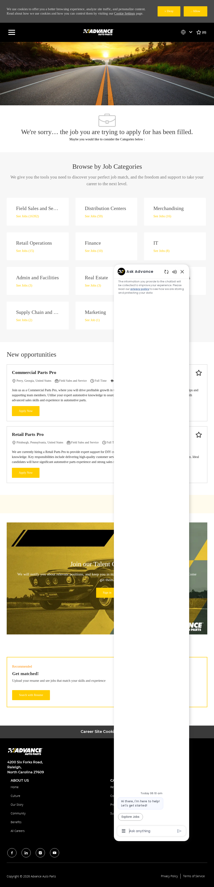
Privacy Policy (169, 876)
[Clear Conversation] (166, 271)
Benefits (16, 822)
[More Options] (123, 830)
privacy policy (139, 289)
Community (18, 813)
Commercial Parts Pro (34, 372)
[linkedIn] (26, 852)
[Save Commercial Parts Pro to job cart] (198, 373)
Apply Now (26, 411)
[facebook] (12, 852)
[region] (151, 551)
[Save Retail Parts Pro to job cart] (198, 435)
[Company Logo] (99, 32)
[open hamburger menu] (12, 32)
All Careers (18, 831)
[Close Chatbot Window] (182, 271)
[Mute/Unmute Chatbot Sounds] (174, 272)
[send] (179, 831)
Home (15, 787)
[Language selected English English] (187, 32)
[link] (107, 593)
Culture (15, 796)
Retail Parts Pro (28, 434)
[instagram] (40, 852)
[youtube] (54, 852)
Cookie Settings (124, 13)
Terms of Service (194, 876)
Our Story (17, 804)
